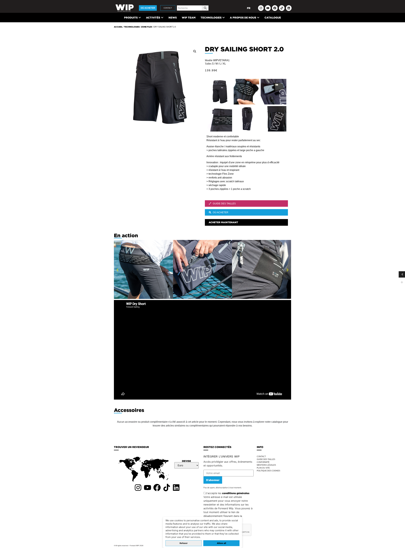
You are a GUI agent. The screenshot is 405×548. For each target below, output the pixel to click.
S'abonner (212, 480)
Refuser (184, 543)
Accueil (118, 27)
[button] (195, 51)
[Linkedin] (289, 8)
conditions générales (235, 493)
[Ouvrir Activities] (162, 17)
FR (248, 8)
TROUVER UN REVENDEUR (131, 447)
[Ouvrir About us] (258, 17)
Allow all (221, 543)
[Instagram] (261, 8)
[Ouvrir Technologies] (223, 17)
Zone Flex (146, 27)
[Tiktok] (282, 8)
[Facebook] (275, 8)
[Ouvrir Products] (139, 17)
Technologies (132, 27)
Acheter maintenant (223, 222)
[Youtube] (268, 8)
